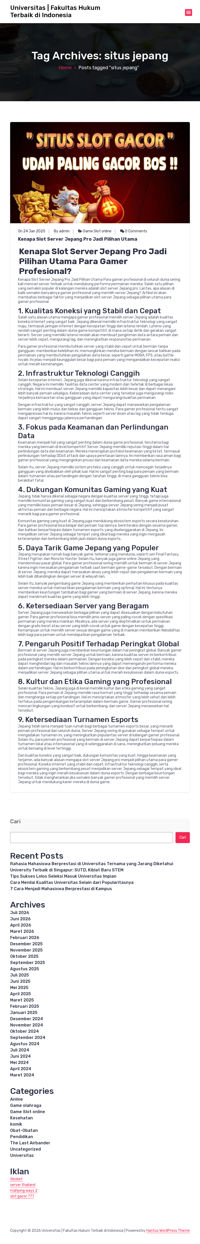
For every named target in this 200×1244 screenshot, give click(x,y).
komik (16, 1124)
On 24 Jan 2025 (31, 231)
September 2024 (27, 1037)
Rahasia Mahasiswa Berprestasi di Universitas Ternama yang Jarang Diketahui (91, 863)
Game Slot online (97, 231)
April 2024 (20, 1068)
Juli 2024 (19, 1050)
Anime (16, 1099)
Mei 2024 (19, 1062)
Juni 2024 (20, 1056)
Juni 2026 (20, 918)
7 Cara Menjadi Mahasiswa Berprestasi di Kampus (61, 888)
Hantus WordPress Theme (168, 1230)
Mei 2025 (19, 987)
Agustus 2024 (24, 1043)
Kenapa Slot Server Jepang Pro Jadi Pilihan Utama (77, 239)
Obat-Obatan (24, 1130)
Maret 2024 (22, 1075)
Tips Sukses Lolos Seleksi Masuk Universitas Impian (63, 876)
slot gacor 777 (22, 1196)
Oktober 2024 (24, 1031)
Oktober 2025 (24, 956)
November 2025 (26, 950)
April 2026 (20, 925)
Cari (15, 822)
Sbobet (16, 1179)
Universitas (22, 1155)
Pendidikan (21, 1136)
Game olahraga (25, 1105)
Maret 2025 (22, 1000)
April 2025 (20, 993)
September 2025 (27, 962)
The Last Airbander (30, 1142)
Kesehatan (21, 1117)
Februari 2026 (24, 937)
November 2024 (26, 1025)
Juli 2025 (19, 975)
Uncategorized (25, 1149)
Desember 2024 (26, 1018)
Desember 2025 (26, 943)
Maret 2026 (22, 931)
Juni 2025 (20, 981)
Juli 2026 (19, 912)
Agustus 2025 (24, 968)
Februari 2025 (24, 1006)
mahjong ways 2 (24, 1190)
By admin (62, 231)
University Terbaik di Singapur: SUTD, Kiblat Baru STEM (66, 869)
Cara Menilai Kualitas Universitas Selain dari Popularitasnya (72, 882)
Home (65, 68)
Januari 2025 (24, 1012)
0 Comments (135, 231)
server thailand (22, 1185)
